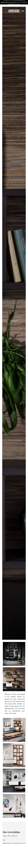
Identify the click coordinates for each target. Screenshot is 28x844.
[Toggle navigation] (22, 11)
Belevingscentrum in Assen (8, 2)
